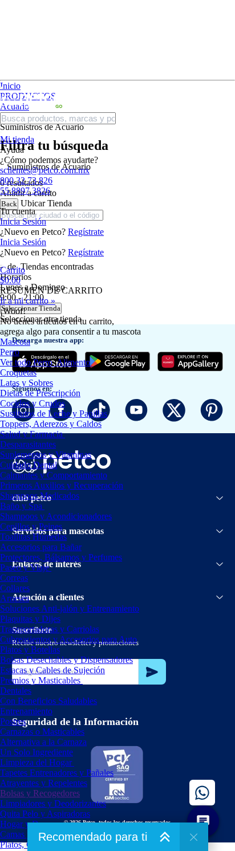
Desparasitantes (28, 444)
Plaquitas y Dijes (30, 619)
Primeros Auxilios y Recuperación (61, 485)
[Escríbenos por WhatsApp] (202, 792)
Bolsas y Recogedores (40, 793)
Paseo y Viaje (24, 567)
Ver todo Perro (26, 362)
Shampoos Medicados (39, 495)
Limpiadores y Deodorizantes (53, 803)
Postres (13, 721)
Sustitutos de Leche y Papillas (53, 413)
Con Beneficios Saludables (48, 701)
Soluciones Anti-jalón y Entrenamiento (69, 608)
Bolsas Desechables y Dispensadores (66, 660)
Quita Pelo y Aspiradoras (45, 814)
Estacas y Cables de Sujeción (52, 670)
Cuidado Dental (28, 465)
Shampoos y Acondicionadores (56, 516)
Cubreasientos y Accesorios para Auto (68, 639)
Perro (9, 352)
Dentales (15, 690)
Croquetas (18, 372)
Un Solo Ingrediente (36, 752)
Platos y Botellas (30, 649)
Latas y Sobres (26, 383)
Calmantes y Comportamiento (53, 475)
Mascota (15, 342)
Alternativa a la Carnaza (43, 742)
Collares (15, 588)
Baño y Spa (21, 506)
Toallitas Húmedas (33, 536)
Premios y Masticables (40, 680)
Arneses (14, 598)
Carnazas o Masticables (42, 731)
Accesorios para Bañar (41, 547)
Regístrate (86, 232)
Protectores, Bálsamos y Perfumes (61, 557)
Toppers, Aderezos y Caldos (51, 424)
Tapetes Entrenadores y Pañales (57, 772)
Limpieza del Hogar (36, 762)
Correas (14, 578)
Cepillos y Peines (31, 526)
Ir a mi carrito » (27, 301)
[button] (117, 275)
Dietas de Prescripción (40, 393)
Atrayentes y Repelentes (43, 783)
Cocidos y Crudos (32, 403)
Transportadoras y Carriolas (49, 629)
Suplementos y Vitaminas (45, 454)
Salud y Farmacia (31, 434)
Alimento (73, 362)
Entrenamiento (26, 711)
